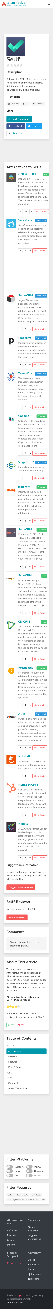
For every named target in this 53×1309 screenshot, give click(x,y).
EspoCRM (25, 575)
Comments (13, 1083)
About (31, 1259)
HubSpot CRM (28, 785)
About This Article (17, 1088)
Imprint (31, 1269)
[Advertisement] (26, 22)
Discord (11, 1244)
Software (12, 1230)
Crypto (10, 1240)
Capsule (23, 416)
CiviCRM (24, 622)
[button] (49, 4)
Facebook (18, 126)
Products (11, 1235)
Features (12, 1061)
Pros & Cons (14, 1067)
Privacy (20, 1302)
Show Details (41, 211)
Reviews (12, 1056)
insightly (24, 487)
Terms (10, 1302)
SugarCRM (25, 295)
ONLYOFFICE (27, 174)
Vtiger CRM (26, 462)
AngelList (18, 133)
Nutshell (24, 756)
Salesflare (25, 220)
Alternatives (14, 1051)
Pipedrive (24, 338)
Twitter (36, 126)
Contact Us (34, 1264)
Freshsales (25, 668)
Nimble (23, 824)
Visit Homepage (21, 119)
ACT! (21, 714)
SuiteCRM (25, 529)
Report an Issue (15, 1263)
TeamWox (25, 373)
